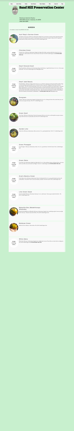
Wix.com (62, 271)
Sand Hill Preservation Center (41, 7)
